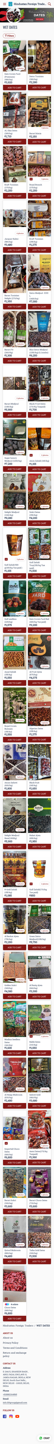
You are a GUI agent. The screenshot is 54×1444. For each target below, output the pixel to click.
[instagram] (11, 1416)
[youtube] (17, 1416)
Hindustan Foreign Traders (30, 4)
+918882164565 (10, 1394)
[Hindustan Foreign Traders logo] (10, 4)
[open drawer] (4, 4)
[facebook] (4, 1416)
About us (8, 1337)
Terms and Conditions (15, 1347)
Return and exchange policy (14, 1354)
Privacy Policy (10, 1342)
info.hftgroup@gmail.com (15, 1402)
